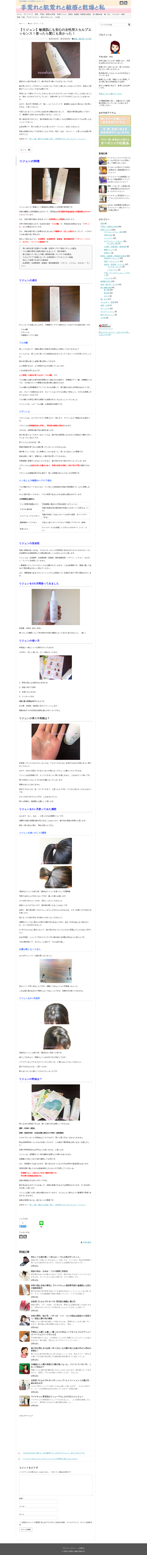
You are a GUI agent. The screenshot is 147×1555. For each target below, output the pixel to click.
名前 (21, 1498)
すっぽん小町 (112, 243)
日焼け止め (108, 235)
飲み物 (106, 293)
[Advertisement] (55, 1432)
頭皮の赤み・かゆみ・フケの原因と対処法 (49, 1271)
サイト (21, 1514)
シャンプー (108, 238)
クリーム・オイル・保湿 (113, 232)
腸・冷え (107, 14)
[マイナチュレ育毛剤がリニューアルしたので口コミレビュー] (24, 1401)
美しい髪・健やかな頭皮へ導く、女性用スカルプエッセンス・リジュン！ (57, 139)
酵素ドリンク (109, 250)
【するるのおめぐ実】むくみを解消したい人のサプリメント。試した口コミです (54, 1453)
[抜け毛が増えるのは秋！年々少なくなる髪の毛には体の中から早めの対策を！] (24, 1352)
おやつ (106, 296)
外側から (107, 253)
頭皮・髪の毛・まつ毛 (82, 39)
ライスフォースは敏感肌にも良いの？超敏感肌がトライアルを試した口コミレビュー (118, 179)
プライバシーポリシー (70, 1548)
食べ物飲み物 (97, 14)
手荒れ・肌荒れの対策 (47, 14)
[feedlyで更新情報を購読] (121, 3)
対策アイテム (61, 14)
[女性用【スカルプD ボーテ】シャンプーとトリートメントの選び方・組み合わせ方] (24, 1384)
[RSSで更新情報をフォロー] (125, 3)
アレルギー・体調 (118, 14)
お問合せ (81, 1548)
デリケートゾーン (33, 17)
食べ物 (106, 290)
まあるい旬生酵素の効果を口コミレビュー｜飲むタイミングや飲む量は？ (118, 207)
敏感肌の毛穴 (106, 281)
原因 (36, 14)
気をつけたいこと (47, 17)
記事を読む (35, 1266)
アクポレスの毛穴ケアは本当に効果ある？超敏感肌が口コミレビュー (118, 169)
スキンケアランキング (106, 328)
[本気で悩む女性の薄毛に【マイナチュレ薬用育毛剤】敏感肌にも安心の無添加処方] (24, 1289)
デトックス (105, 308)
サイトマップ (28, 14)
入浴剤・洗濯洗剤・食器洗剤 (115, 247)
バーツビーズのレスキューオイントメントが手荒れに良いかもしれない (50, 1459)
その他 (57, 17)
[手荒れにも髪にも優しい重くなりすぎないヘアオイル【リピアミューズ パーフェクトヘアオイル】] (24, 1336)
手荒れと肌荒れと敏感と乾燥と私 (74, 1551)
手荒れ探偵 (87, 1242)
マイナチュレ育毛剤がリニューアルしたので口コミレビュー (57, 1397)
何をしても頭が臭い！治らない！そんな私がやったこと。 (56, 1257)
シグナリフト (112, 270)
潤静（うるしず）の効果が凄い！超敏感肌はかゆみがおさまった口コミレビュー (118, 188)
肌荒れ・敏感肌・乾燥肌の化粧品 (79, 14)
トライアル (108, 278)
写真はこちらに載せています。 (111, 94)
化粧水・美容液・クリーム (114, 264)
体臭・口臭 (21, 17)
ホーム (19, 14)
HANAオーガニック (111, 258)
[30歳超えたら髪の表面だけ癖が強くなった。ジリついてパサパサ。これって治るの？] (24, 1368)
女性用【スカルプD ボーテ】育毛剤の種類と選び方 (53, 1301)
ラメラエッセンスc (114, 267)
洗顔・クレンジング (111, 261)
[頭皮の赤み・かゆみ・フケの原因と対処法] (24, 1275)
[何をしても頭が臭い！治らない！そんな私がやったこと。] (24, 1261)
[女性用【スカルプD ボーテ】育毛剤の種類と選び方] (24, 1306)
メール (22, 1506)
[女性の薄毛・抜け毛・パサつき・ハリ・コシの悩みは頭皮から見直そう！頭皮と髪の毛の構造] (24, 1320)
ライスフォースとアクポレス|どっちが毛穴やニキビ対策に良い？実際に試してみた (118, 160)
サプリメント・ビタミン (113, 241)
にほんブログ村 (105, 335)
